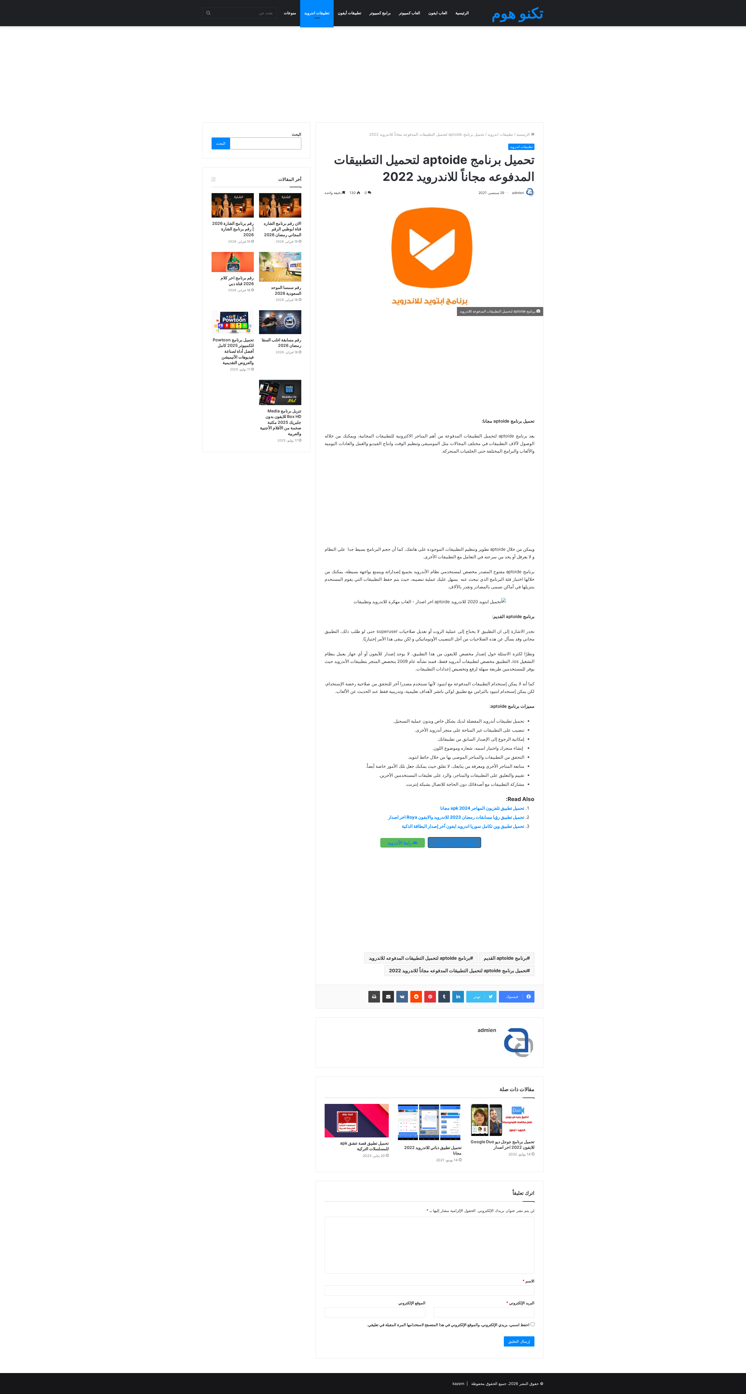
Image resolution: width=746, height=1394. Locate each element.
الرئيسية (462, 13)
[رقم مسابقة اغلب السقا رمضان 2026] (280, 322)
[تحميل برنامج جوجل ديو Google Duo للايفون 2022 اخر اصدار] (502, 1120)
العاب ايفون (437, 13)
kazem (458, 1383)
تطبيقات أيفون (349, 13)
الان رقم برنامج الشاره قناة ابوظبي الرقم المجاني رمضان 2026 (282, 229)
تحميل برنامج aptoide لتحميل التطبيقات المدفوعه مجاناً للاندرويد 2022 (458, 970)
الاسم (528, 1281)
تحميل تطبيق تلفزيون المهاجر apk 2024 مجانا (482, 808)
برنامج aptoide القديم (505, 958)
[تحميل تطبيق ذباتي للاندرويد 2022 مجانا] (429, 1123)
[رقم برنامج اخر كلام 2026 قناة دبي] (233, 262)
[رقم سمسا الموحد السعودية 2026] (280, 267)
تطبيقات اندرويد (317, 13)
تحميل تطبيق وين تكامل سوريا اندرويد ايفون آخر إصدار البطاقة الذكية (463, 826)
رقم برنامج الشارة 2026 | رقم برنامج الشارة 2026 (233, 229)
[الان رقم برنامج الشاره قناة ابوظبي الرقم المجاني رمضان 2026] (280, 205)
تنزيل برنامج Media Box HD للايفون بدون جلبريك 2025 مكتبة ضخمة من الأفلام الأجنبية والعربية (280, 422)
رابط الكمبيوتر (451, 842)
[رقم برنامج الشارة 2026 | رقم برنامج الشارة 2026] (233, 205)
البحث (296, 134)
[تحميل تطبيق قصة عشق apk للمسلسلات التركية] (357, 1120)
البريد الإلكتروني (520, 1303)
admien (487, 1030)
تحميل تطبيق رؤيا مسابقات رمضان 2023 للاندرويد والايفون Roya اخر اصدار (456, 817)
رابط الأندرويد (400, 843)
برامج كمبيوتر (380, 13)
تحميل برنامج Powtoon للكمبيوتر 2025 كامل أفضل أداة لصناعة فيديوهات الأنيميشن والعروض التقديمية (233, 351)
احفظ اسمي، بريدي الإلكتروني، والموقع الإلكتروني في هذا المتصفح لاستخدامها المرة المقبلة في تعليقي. (448, 1324)
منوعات (290, 13)
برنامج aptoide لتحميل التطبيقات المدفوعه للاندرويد (419, 958)
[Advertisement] (373, 73)
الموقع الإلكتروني (411, 1303)
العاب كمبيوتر (409, 13)
